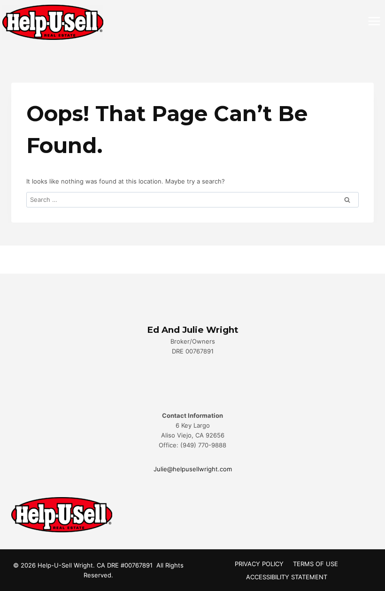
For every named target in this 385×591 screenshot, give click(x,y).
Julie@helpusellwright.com (193, 469)
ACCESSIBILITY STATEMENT (286, 577)
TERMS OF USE (315, 564)
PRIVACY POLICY (259, 564)
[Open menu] (374, 21)
